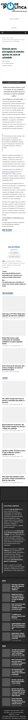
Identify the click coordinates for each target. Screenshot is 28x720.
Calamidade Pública (10, 261)
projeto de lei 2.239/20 (8, 171)
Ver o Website (14, 253)
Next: (14, 283)
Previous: (12, 274)
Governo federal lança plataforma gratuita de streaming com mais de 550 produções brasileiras (18, 701)
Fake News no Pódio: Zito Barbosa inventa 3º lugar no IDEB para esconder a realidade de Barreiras (13, 452)
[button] (2, 32)
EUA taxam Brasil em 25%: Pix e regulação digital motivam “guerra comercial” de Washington (18, 671)
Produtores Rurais (17, 265)
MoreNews (15, 718)
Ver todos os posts (14, 256)
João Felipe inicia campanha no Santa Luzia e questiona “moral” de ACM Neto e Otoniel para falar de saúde (18, 652)
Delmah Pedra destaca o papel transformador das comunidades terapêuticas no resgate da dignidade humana (12, 341)
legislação (9, 265)
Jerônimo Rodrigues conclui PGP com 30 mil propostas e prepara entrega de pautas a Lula (18, 626)
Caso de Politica (5, 317)
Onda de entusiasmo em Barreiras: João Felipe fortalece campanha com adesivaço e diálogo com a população (13, 426)
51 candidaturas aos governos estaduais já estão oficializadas (18, 616)
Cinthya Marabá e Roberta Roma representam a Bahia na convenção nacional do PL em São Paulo (18, 635)
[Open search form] (25, 32)
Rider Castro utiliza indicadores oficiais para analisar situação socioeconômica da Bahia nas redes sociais (13, 478)
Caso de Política (6, 61)
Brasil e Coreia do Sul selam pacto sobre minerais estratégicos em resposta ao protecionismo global (13, 367)
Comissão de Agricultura (13, 263)
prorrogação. (5, 267)
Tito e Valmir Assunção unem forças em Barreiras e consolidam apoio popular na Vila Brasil (13, 400)
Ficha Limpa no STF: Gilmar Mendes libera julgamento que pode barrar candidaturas (13, 315)
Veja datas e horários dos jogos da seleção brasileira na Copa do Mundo (18, 681)
